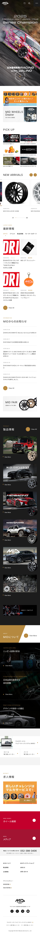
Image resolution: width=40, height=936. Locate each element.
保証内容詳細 (7, 887)
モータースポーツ (31, 234)
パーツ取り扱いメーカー (27, 925)
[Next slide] (35, 174)
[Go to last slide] (31, 174)
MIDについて (7, 863)
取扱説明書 (6, 884)
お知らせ (22, 867)
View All (11, 308)
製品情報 (20, 234)
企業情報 (5, 871)
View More (33, 636)
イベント (12, 234)
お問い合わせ (24, 871)
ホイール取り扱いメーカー (13, 925)
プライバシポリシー (8, 881)
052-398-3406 (28, 850)
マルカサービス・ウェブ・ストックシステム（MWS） (19, 922)
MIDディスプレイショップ (27, 863)
